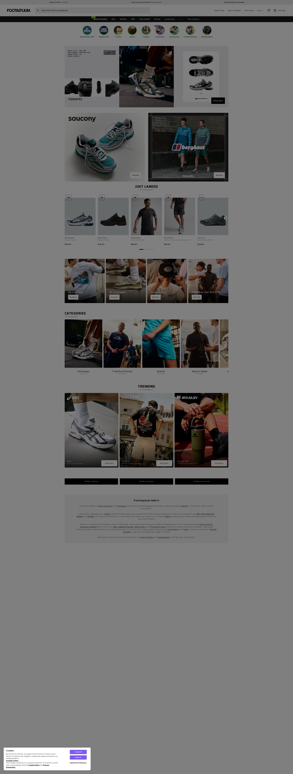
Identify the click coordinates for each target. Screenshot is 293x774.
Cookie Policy (34, 765)
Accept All (78, 752)
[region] (47, 758)
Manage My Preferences (78, 762)
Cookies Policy (12, 761)
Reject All (78, 757)
